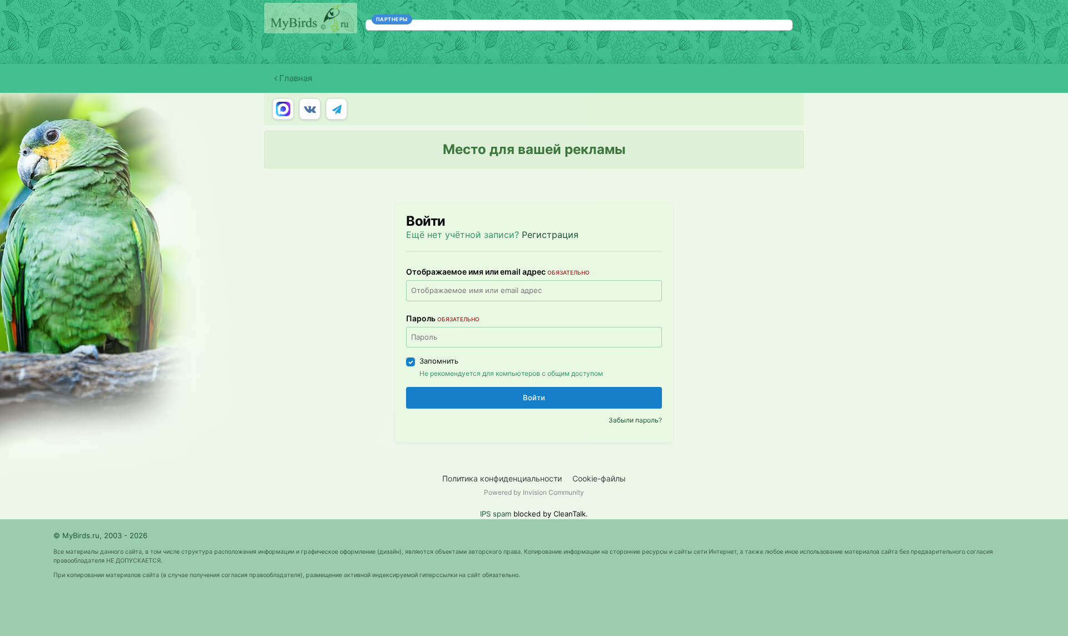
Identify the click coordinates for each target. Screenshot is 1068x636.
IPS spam (495, 513)
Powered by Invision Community (534, 492)
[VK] (309, 109)
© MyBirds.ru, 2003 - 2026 (100, 535)
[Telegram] (336, 109)
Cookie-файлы (599, 478)
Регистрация (550, 234)
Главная (294, 78)
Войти (534, 397)
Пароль (442, 318)
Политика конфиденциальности (502, 478)
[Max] (283, 109)
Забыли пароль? (635, 420)
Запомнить (438, 360)
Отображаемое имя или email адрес (498, 271)
